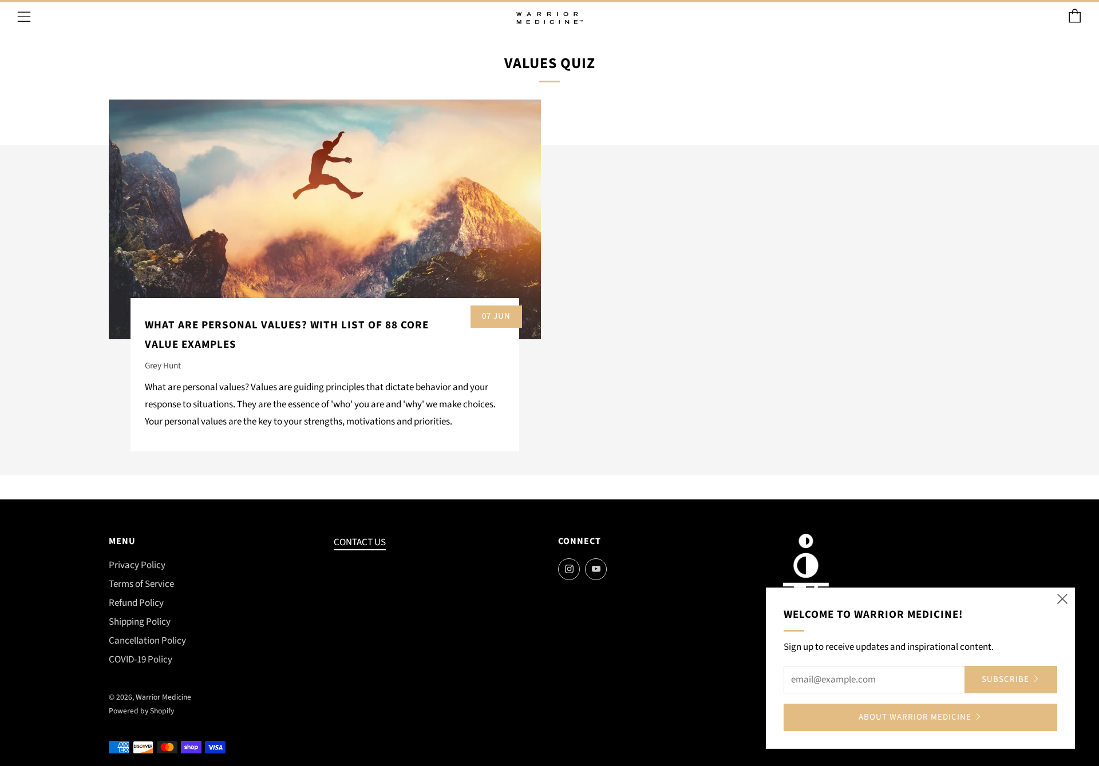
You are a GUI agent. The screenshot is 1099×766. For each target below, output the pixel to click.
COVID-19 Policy (140, 659)
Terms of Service (141, 584)
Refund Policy (136, 603)
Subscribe (1005, 679)
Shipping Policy (140, 622)
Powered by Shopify (141, 710)
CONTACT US (360, 542)
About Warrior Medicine (915, 717)
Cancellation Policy (147, 641)
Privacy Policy (137, 565)
